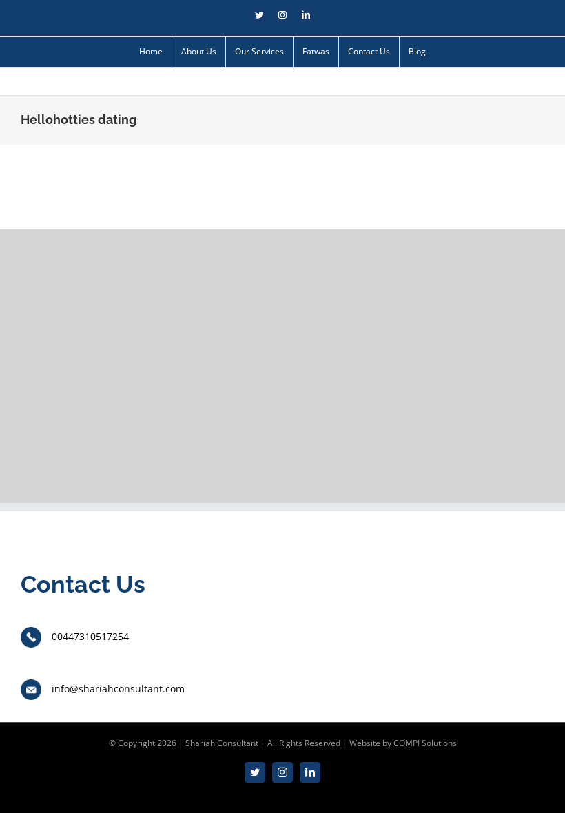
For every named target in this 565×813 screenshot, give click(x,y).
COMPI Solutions (425, 743)
